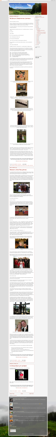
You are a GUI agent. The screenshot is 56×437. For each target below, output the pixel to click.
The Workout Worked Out (16, 407)
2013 (37, 44)
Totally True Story (16, 5)
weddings (24, 361)
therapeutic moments (20, 361)
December (38, 28)
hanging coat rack (20, 165)
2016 (37, 25)
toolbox (28, 165)
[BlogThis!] (23, 164)
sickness (16, 361)
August (38, 35)
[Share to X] (24, 164)
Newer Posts (12, 393)
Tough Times (14, 415)
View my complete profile (13, 426)
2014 (37, 27)
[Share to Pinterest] (25, 360)
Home (22, 393)
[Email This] (22, 164)
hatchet (24, 165)
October (38, 29)
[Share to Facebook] (25, 164)
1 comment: (19, 360)
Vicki (11, 425)
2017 (37, 24)
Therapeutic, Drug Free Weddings (18, 170)
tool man (26, 165)
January (38, 43)
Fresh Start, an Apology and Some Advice (18, 411)
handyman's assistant (14, 165)
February (38, 42)
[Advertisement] (45, 50)
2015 (37, 26)
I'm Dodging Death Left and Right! (18, 366)
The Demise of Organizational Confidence (20, 18)
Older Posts (31, 393)
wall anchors (31, 165)
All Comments (12, 431)
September (38, 34)
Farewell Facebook (15, 419)
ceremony (13, 361)
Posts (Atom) (15, 395)
